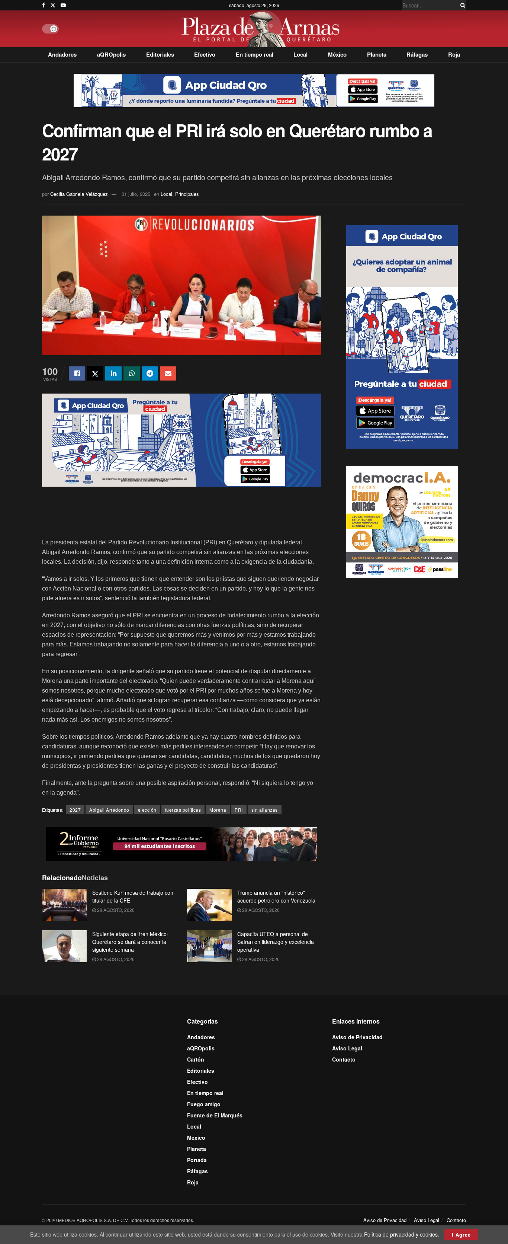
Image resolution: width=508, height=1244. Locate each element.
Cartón (195, 1059)
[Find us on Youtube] (63, 5)
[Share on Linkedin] (113, 373)
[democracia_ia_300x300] (402, 521)
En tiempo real (254, 54)
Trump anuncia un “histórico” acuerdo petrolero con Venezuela (276, 896)
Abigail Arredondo (109, 809)
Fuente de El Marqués (214, 1115)
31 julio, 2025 (136, 193)
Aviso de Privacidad (357, 1037)
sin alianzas (264, 809)
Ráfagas (417, 54)
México (337, 54)
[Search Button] (461, 5)
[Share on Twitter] (95, 373)
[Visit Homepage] (262, 28)
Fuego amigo (204, 1104)
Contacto (344, 1059)
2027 (75, 809)
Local (300, 54)
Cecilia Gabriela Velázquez (79, 193)
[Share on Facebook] (77, 373)
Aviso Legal (347, 1048)
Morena (217, 809)
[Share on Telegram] (150, 373)
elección (147, 809)
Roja (454, 54)
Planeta (376, 54)
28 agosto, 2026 (115, 910)
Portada (197, 1160)
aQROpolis (111, 54)
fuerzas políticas (183, 809)
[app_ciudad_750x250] (181, 439)
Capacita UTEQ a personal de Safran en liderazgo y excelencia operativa (275, 941)
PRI (239, 809)
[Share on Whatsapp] (131, 373)
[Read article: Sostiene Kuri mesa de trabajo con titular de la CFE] (64, 905)
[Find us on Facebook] (43, 5)
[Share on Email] (168, 373)
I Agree (461, 1234)
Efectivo (204, 54)
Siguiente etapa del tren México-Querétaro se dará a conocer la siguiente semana (130, 941)
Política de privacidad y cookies (401, 1234)
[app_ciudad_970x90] (254, 89)
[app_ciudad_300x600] (402, 336)
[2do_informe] (181, 843)
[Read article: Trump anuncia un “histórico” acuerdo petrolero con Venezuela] (209, 905)
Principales (187, 193)
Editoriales (160, 54)
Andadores (62, 54)
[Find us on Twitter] (52, 5)
